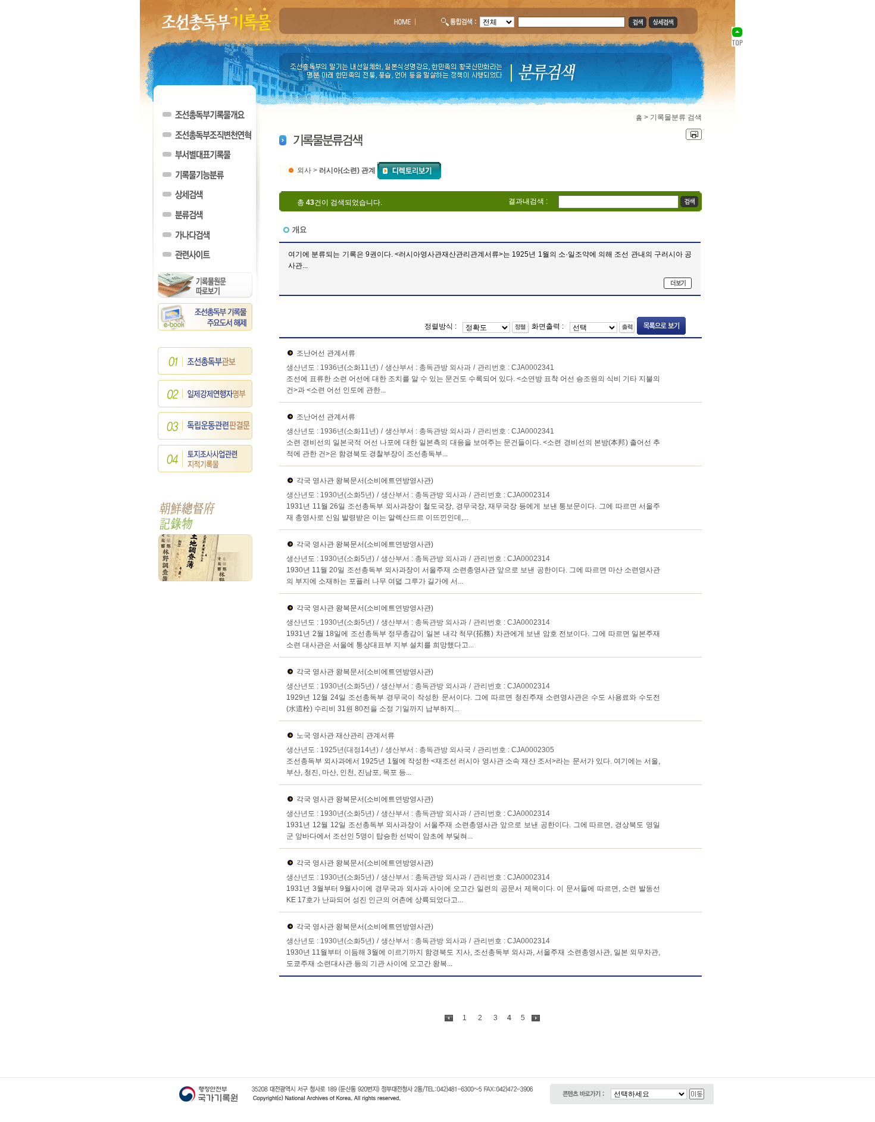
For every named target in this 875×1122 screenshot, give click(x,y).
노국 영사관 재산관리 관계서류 (345, 735)
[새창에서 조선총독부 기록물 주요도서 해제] (205, 328)
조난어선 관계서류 (325, 353)
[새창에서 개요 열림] (678, 283)
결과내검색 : (528, 201)
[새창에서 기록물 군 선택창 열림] (409, 170)
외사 (304, 170)
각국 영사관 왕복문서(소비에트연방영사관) (364, 480)
